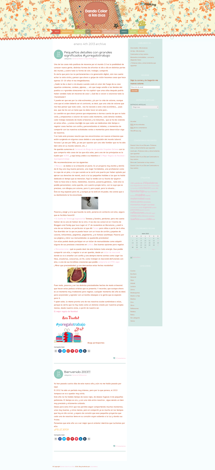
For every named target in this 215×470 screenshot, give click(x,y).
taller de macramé (112, 252)
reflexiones (137, 212)
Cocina (132, 271)
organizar (147, 207)
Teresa (96, 228)
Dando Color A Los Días (138, 145)
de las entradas (137, 124)
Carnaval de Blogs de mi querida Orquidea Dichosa (96, 149)
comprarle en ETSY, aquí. (109, 262)
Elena (132, 162)
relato (133, 215)
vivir (153, 219)
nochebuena (134, 207)
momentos (135, 204)
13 (158, 240)
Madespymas (67, 31)
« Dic (136, 249)
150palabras (150, 182)
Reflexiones (93, 59)
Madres (133, 299)
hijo (146, 192)
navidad (150, 204)
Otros (132, 305)
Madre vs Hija (83, 59)
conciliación (144, 187)
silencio (144, 216)
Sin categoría (135, 318)
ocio (140, 207)
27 (158, 245)
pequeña (141, 210)
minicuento (136, 201)
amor (131, 185)
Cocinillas (79, 31)
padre (154, 207)
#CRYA (66, 156)
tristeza (143, 219)
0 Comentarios (121, 446)
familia (134, 191)
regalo (153, 213)
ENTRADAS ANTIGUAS (138, 105)
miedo (147, 199)
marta (132, 151)
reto (139, 216)
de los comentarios (138, 128)
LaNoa (90, 245)
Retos (141, 31)
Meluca (59, 166)
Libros (132, 289)
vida (149, 219)
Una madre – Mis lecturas (139, 48)
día (157, 188)
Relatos (133, 311)
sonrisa (151, 216)
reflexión (148, 213)
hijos (149, 192)
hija (142, 191)
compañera (134, 188)
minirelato (147, 202)
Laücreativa (93, 466)
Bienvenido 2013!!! (77, 372)
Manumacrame (62, 249)
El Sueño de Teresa (64, 219)
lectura (132, 195)
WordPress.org (135, 131)
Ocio (132, 302)
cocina (153, 185)
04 (58, 52)
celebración (147, 185)
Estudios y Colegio (110, 31)
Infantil (132, 283)
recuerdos (147, 210)
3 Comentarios (121, 358)
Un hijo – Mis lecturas (137, 51)
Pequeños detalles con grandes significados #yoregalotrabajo (88, 53)
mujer (144, 204)
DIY (88, 31)
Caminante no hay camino (139, 54)
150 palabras (136, 183)
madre (140, 195)
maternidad (137, 198)
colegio (157, 185)
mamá (147, 195)
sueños (134, 219)
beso (141, 185)
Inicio (57, 31)
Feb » (153, 249)
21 (132, 245)
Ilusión (154, 191)
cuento (153, 188)
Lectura (133, 31)
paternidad (134, 210)
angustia (136, 185)
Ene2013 (59, 55)
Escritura (96, 31)
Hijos (132, 280)
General (75, 59)
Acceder (133, 121)
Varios (124, 31)
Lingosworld (79, 219)
